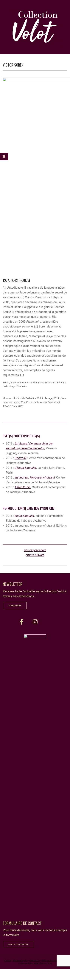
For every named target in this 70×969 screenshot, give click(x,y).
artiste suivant (35, 555)
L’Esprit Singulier (25, 468)
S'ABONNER (14, 605)
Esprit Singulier (24, 516)
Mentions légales (20, 960)
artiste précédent (35, 550)
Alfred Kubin (23, 487)
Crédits (7, 960)
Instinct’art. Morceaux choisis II (35, 477)
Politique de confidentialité (53, 960)
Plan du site (34, 960)
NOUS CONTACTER (18, 944)
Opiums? (20, 458)
